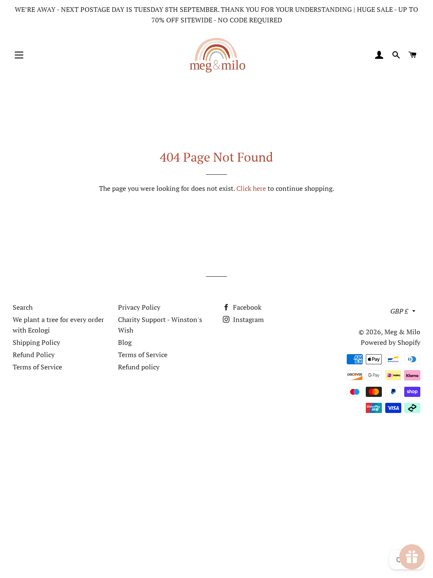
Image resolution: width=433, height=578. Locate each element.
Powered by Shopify (390, 342)
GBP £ (399, 311)
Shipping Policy (36, 342)
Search (23, 307)
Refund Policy (34, 354)
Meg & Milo (402, 331)
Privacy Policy (139, 307)
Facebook (246, 307)
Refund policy (138, 367)
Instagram (247, 319)
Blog (125, 342)
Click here (251, 188)
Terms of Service (37, 367)
